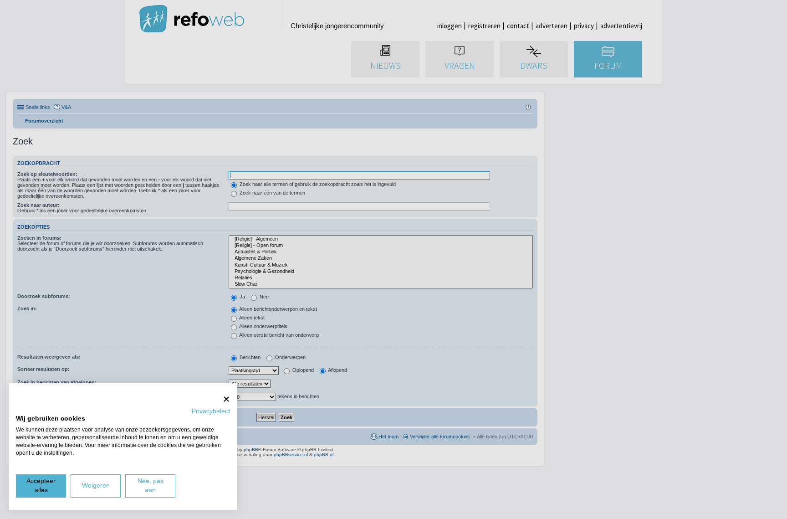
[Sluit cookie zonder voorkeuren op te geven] (226, 399)
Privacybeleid (211, 411)
